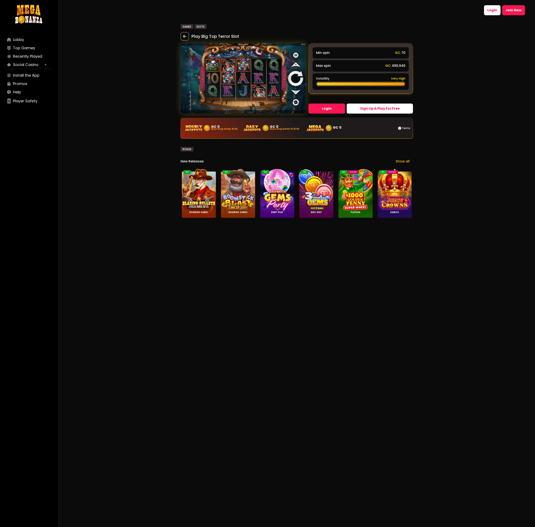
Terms (406, 128)
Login (492, 10)
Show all (403, 161)
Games (187, 26)
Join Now (514, 10)
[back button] (185, 36)
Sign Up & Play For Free (380, 108)
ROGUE (187, 149)
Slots (200, 26)
